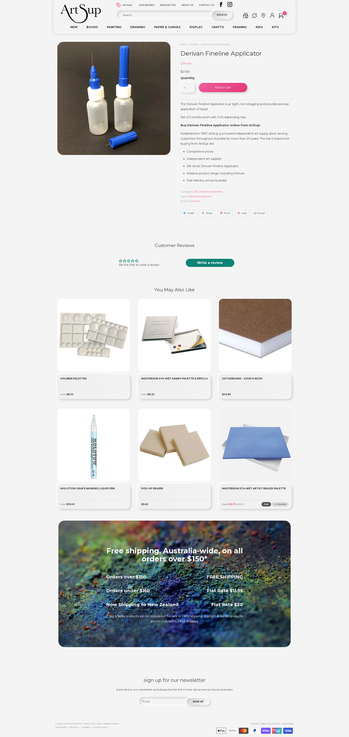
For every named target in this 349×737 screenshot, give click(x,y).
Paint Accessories (210, 191)
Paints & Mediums (199, 196)
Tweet (190, 213)
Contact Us (206, 5)
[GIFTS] (245, 16)
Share (209, 213)
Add (244, 213)
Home (184, 44)
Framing (240, 27)
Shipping (61, 727)
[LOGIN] (272, 16)
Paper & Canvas (167, 27)
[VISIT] (263, 16)
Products (194, 44)
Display (196, 27)
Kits (275, 27)
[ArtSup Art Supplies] (80, 22)
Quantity (188, 78)
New (74, 27)
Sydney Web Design (263, 724)
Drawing (137, 27)
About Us (187, 5)
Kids (259, 27)
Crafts (217, 27)
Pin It (227, 213)
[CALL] (254, 16)
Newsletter (168, 5)
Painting (114, 27)
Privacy (74, 727)
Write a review (210, 263)
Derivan (186, 63)
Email (261, 213)
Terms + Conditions (95, 727)
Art (196, 191)
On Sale (127, 5)
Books (92, 27)
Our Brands (146, 5)
